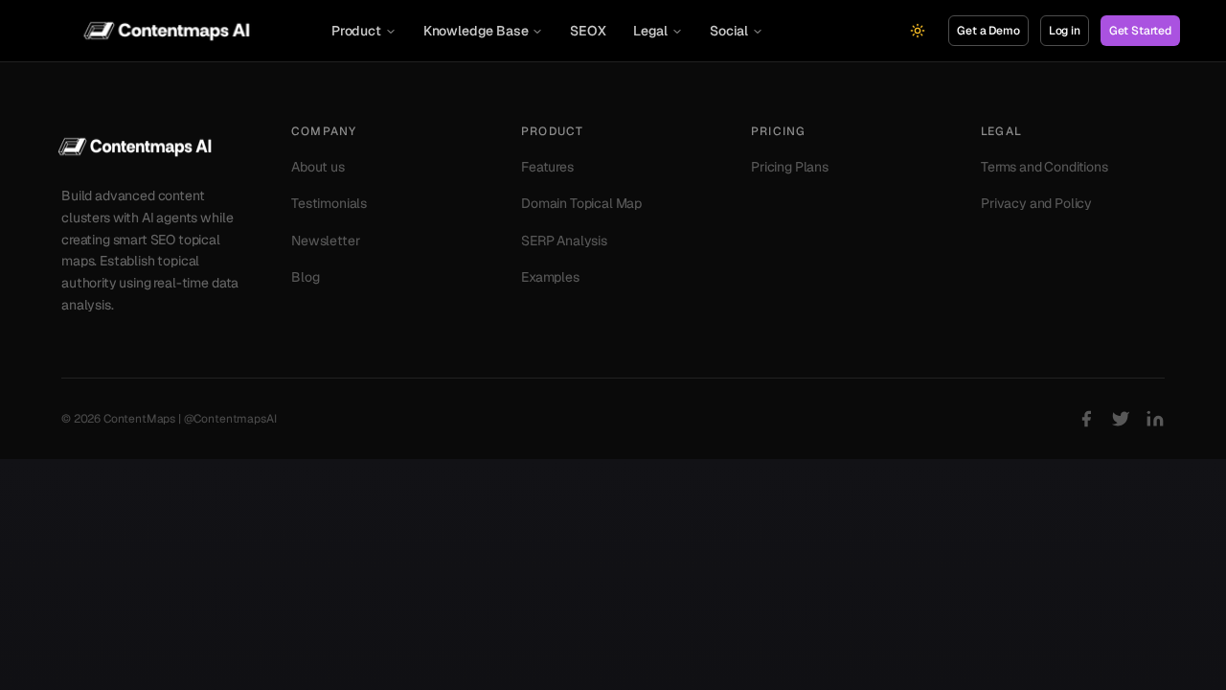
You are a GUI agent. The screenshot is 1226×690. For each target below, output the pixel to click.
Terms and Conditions (1044, 166)
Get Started (1140, 30)
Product (356, 30)
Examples (550, 277)
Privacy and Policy (1036, 203)
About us (318, 166)
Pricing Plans (790, 166)
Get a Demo (988, 30)
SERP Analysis (564, 240)
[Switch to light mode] (917, 30)
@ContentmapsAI (230, 418)
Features (547, 166)
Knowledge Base (476, 30)
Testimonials (329, 203)
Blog (305, 277)
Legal (650, 30)
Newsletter (325, 240)
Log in (1064, 30)
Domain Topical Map (581, 203)
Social (729, 30)
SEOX (587, 30)
